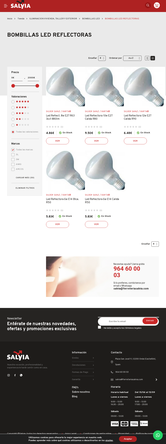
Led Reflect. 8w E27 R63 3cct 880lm (60, 117)
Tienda (21, 18)
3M (17, 159)
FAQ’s (75, 387)
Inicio (9, 18)
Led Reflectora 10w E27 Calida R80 (99, 117)
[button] (158, 435)
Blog (74, 396)
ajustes (109, 440)
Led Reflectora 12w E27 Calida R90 (137, 117)
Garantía (76, 379)
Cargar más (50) (25, 178)
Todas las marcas (24, 149)
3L (17, 154)
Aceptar (128, 438)
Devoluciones (78, 365)
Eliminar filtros (25, 188)
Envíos (75, 358)
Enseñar (92, 58)
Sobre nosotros (81, 392)
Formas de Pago (80, 372)
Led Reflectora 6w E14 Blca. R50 (62, 201)
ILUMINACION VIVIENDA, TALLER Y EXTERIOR (53, 18)
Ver (57, 141)
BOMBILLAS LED (91, 18)
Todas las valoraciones (27, 132)
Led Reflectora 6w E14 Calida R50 (102, 201)
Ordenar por (115, 58)
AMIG (18, 164)
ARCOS (20, 169)
